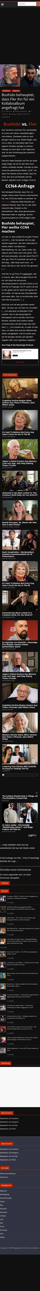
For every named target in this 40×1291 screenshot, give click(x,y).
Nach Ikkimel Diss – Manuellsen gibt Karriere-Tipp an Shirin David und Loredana (23, 929)
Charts (2, 1201)
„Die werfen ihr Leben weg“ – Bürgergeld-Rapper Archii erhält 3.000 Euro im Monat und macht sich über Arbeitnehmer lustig (22, 941)
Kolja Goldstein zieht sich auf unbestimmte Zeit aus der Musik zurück (17, 846)
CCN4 (24, 114)
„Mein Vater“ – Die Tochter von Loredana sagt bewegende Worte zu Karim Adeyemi (21, 919)
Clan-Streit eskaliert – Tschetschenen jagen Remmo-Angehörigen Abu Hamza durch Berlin (23, 996)
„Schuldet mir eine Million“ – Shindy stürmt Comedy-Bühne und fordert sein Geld (23, 964)
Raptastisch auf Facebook (9, 1118)
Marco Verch (6, 84)
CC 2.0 (13, 84)
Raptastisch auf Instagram (9, 1122)
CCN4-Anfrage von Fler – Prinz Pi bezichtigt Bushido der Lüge (19, 859)
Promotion (3, 1230)
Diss (1, 1205)
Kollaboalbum (6, 117)
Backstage (6, 202)
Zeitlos (2, 1237)
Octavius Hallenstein (21, 111)
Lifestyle (3, 1216)
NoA (1, 1223)
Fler (28, 114)
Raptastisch (6, 91)
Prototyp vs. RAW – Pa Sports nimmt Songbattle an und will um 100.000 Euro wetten (22, 897)
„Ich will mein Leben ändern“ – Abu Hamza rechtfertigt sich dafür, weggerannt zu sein (20, 1006)
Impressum (4, 1177)
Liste (1, 1219)
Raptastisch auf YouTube (9, 1125)
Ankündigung (4, 1194)
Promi (2, 1226)
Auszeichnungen (6, 1198)
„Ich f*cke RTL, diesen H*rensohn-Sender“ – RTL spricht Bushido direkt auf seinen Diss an (21, 1028)
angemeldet (13, 875)
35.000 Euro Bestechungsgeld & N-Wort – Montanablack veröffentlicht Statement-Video (21, 908)
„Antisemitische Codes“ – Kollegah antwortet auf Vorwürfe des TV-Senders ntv (22, 1017)
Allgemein (16, 91)
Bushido (19, 114)
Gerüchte (3, 1209)
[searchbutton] (38, 4)
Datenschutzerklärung (7, 1173)
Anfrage (13, 114)
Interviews (3, 1212)
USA (1, 1234)
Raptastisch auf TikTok (8, 1129)
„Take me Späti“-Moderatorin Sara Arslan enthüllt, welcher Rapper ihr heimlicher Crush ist (22, 1039)
